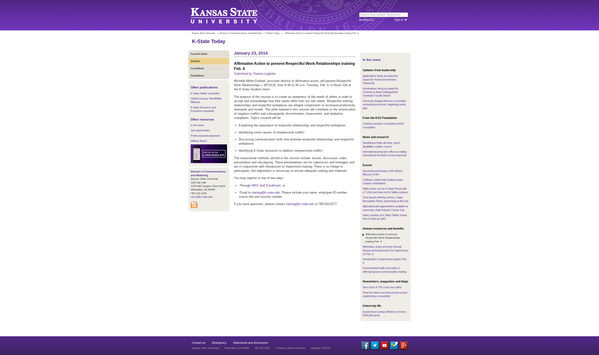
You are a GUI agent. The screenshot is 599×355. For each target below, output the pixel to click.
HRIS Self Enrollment (266, 185)
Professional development (205, 135)
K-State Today (273, 33)
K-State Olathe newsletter (205, 93)
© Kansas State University (290, 348)
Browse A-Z (366, 20)
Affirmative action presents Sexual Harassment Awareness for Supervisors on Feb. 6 (385, 250)
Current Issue (199, 53)
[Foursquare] (394, 345)
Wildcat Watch (199, 140)
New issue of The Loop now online (382, 287)
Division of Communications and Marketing (241, 33)
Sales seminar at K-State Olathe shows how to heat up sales (385, 217)
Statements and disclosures (250, 342)
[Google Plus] (403, 345)
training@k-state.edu (266, 192)
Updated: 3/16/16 (320, 348)
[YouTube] (384, 345)
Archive (195, 61)
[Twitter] (375, 345)
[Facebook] (365, 345)
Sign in (398, 20)
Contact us (198, 342)
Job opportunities (200, 130)
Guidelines (197, 75)
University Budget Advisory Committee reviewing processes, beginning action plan (384, 104)
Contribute (197, 68)
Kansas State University (230, 15)
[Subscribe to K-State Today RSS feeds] (194, 207)
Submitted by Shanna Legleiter (255, 73)
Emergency (219, 342)
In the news (197, 125)
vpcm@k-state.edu (201, 196)
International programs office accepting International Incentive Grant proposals (385, 153)
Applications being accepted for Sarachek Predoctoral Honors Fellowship (380, 79)
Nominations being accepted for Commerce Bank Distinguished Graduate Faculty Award (380, 92)
